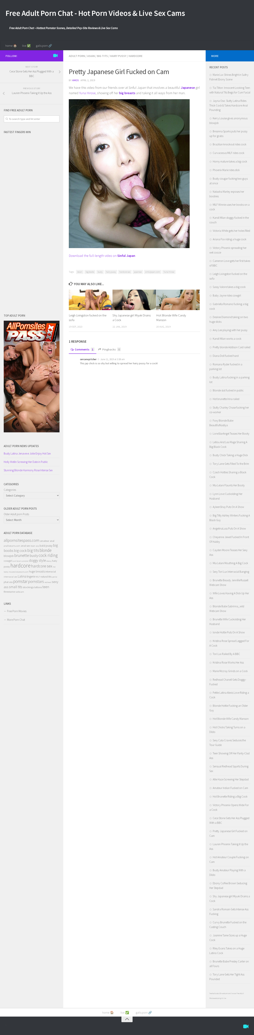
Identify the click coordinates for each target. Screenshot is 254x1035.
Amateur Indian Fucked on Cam (230, 788)
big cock (20, 550)
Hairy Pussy (118, 56)
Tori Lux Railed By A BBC (226, 654)
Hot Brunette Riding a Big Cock (230, 796)
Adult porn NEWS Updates (21, 446)
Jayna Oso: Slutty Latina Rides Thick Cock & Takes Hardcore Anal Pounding (228, 105)
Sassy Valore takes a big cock (229, 287)
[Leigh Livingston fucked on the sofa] (90, 300)
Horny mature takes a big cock (230, 161)
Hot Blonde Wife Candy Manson (231, 718)
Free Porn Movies (16, 611)
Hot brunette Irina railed (226, 399)
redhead (47, 582)
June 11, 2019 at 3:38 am (112, 359)
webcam (20, 591)
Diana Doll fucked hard (226, 356)
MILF (38, 576)
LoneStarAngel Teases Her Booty (231, 433)
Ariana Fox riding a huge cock (229, 239)
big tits (33, 550)
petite (54, 577)
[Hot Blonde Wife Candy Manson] (178, 300)
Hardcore (135, 56)
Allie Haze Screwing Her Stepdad (231, 779)
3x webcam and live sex (228, 993)
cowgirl (8, 560)
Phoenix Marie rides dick (226, 170)
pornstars (36, 581)
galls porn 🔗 (44, 45)
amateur (44, 541)
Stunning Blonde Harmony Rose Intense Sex (28, 470)
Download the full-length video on (102, 255)
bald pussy (46, 545)
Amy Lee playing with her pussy (230, 330)
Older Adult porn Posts (16, 514)
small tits (15, 586)
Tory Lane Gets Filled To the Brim (231, 463)
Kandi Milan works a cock (227, 338)
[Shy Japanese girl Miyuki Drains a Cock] (134, 300)
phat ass (8, 582)
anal (52, 541)
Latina (22, 576)
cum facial (17, 561)
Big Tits (102, 56)
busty (100, 271)
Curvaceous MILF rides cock (228, 153)
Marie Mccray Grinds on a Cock (230, 671)
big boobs (90, 271)
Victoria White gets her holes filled (231, 230)
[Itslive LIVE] (55, 55)
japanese (138, 271)
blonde (46, 550)
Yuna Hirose (87, 93)
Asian (91, 56)
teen (45, 587)
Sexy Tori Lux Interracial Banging (231, 571)
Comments (84, 349)
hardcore (20, 565)
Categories (10, 490)
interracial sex (10, 576)
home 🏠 (11, 45)
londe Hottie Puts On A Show (229, 632)
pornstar (20, 581)
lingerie (31, 576)
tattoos (38, 587)
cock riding (48, 555)
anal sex (25, 545)
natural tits (46, 576)
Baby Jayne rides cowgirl (227, 295)
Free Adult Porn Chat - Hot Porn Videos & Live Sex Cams (95, 13)
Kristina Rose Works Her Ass (228, 662)
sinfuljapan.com (152, 271)
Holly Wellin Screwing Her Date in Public (26, 462)
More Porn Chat (16, 619)
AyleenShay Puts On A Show (228, 507)
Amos (75, 80)
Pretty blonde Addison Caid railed (231, 347)
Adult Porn (77, 56)
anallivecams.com (12, 545)
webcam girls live (220, 998)
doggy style (37, 560)
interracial (50, 571)
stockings (28, 587)
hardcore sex (124, 271)
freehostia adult (214, 993)
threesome (9, 591)
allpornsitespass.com (21, 540)
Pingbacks (111, 349)
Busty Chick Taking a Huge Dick (230, 455)
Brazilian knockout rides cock (229, 144)
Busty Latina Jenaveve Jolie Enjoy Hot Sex (27, 453)
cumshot (24, 561)
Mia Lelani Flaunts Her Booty (229, 485)
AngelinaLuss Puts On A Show (229, 528)
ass (37, 545)
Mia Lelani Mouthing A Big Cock (230, 563)
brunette (21, 555)
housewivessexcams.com (18, 572)
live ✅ (26, 45)
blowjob (9, 556)
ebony (49, 561)
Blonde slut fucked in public (228, 390)
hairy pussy (111, 271)
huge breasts (37, 571)
